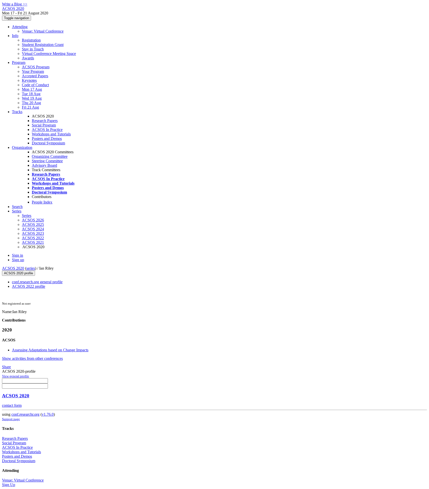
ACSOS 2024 (33, 229)
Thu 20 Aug (31, 103)
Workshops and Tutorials (51, 134)
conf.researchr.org (25, 414)
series (30, 268)
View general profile (15, 376)
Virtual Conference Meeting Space (49, 53)
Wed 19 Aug (32, 98)
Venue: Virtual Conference (43, 31)
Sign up (18, 260)
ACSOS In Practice (47, 129)
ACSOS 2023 (33, 233)
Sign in (17, 255)
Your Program (33, 71)
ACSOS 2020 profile (18, 273)
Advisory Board (44, 165)
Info (15, 36)
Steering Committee (47, 161)
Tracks (17, 112)
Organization (22, 147)
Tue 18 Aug (31, 94)
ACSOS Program (35, 67)
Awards (28, 58)
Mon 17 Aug (32, 89)
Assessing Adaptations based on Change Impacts (50, 350)
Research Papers (45, 121)
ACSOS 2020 (13, 268)
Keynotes (29, 80)
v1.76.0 (48, 414)
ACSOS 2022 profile (28, 286)
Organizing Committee (50, 156)
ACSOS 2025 (33, 224)
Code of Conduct (35, 85)
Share (6, 367)
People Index (42, 202)
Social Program (44, 125)
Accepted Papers (35, 76)
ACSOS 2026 (33, 220)
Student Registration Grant (43, 44)
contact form (12, 405)
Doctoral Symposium (48, 143)
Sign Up (8, 485)
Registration (31, 40)
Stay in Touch (33, 49)
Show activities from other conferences (32, 358)
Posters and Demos (47, 138)
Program (18, 62)
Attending (20, 27)
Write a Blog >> (14, 4)
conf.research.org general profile (37, 282)
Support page (11, 419)
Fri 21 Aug (30, 107)
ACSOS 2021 (33, 242)
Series (26, 215)
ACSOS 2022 (33, 238)
